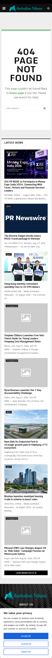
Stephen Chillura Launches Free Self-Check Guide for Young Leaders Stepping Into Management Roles (24, 338)
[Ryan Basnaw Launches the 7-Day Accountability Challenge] (26, 372)
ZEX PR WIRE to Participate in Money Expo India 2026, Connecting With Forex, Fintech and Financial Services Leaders (24, 186)
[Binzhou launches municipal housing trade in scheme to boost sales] (26, 478)
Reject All (26, 651)
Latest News (13, 142)
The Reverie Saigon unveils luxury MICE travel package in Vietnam (22, 237)
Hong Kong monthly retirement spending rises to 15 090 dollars (22, 285)
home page (17, 93)
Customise (26, 643)
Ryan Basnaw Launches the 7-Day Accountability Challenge (22, 391)
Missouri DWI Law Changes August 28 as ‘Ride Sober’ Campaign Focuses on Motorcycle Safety (25, 551)
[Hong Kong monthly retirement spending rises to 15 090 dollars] (26, 266)
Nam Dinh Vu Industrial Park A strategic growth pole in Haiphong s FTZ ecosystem (26, 445)
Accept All (26, 636)
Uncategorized (11, 152)
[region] (26, 633)
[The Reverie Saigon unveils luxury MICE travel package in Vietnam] (26, 218)
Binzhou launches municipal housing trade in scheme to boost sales (23, 497)
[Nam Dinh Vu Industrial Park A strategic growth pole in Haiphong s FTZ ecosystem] (26, 424)
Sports (8, 206)
